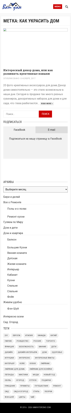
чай (32, 397)
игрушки (9, 358)
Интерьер (13, 269)
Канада (41, 335)
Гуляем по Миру (13, 222)
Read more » (47, 104)
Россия (37, 341)
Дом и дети (10, 227)
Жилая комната (16, 264)
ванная (42, 347)
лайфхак (45, 363)
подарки (46, 380)
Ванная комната (17, 252)
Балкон (11, 239)
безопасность (26, 347)
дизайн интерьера (27, 352)
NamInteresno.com (42, 407)
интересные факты (44, 358)
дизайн (9, 352)
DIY (6, 335)
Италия (29, 335)
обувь (8, 380)
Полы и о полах (16, 208)
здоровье (57, 352)
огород (20, 380)
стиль (36, 391)
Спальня (12, 285)
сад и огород (21, 391)
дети (53, 347)
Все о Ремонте (12, 202)
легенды (9, 375)
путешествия (41, 386)
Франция (9, 347)
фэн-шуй (9, 397)
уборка (48, 391)
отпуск (32, 380)
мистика (23, 375)
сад (7, 391)
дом (44, 352)
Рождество (22, 341)
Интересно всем (13, 316)
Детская (12, 258)
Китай (54, 335)
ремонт (57, 386)
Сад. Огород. (10, 322)
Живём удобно (12, 302)
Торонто (50, 341)
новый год (49, 375)
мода (36, 375)
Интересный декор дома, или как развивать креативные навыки (28, 71)
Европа (16, 335)
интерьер (10, 363)
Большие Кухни (17, 247)
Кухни (11, 280)
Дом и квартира (13, 233)
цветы (22, 397)
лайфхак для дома (14, 369)
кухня (33, 363)
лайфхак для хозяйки (41, 369)
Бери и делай (11, 196)
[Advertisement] (19, 168)
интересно (24, 358)
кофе (22, 363)
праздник (10, 386)
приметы (25, 386)
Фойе (10, 296)
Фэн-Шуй (13, 308)
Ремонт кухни (15, 216)
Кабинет (12, 274)
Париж (8, 341)
